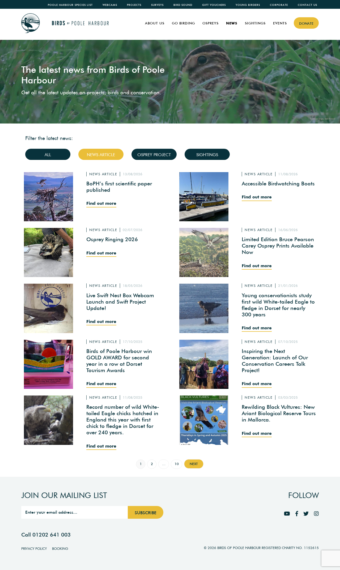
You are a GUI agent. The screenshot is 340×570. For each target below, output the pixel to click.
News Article (101, 154)
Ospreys (210, 23)
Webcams (110, 5)
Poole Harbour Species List (70, 5)
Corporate (279, 5)
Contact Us (307, 5)
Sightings (255, 23)
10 (177, 464)
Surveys (157, 5)
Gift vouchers (214, 5)
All (48, 154)
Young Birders (248, 5)
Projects (134, 5)
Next (194, 464)
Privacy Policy (34, 548)
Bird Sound (182, 5)
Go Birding (183, 23)
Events (280, 23)
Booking (60, 548)
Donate (306, 23)
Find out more (101, 203)
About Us (154, 23)
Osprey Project (154, 154)
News (231, 23)
